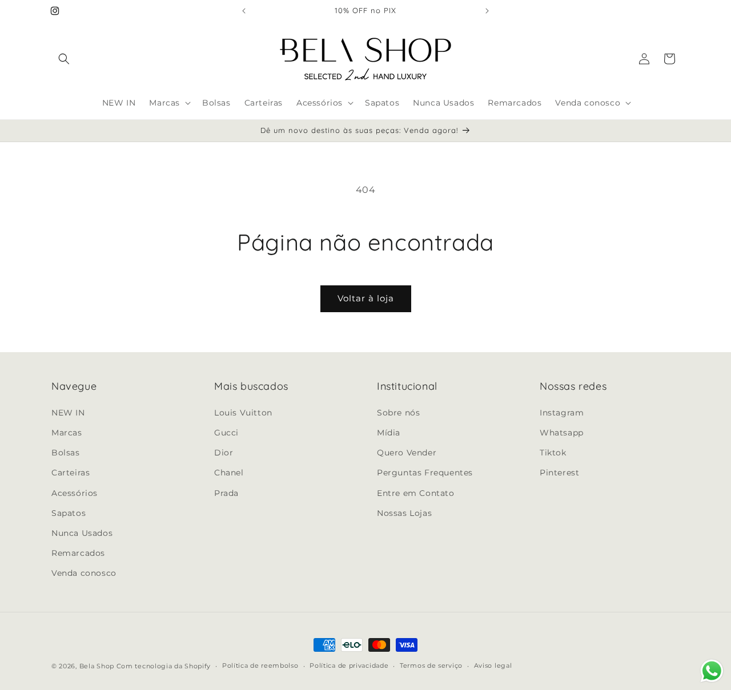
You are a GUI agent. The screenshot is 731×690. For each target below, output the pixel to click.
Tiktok (553, 452)
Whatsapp (562, 432)
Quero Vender (406, 452)
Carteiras (70, 472)
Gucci (226, 432)
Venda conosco (84, 572)
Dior (223, 452)
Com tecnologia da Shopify (164, 666)
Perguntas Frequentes (425, 472)
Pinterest (559, 472)
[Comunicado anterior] (243, 11)
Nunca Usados (82, 532)
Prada (226, 492)
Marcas (66, 432)
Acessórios (74, 492)
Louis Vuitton (243, 412)
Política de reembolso (260, 665)
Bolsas (65, 452)
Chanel (229, 472)
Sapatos (68, 512)
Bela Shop (98, 666)
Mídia (388, 432)
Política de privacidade (349, 665)
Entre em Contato (416, 492)
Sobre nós (398, 412)
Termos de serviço (431, 665)
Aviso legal (493, 665)
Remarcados (78, 552)
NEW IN (68, 412)
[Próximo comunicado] (487, 11)
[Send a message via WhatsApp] (711, 670)
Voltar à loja (366, 298)
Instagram (562, 412)
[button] (64, 58)
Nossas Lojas (404, 512)
